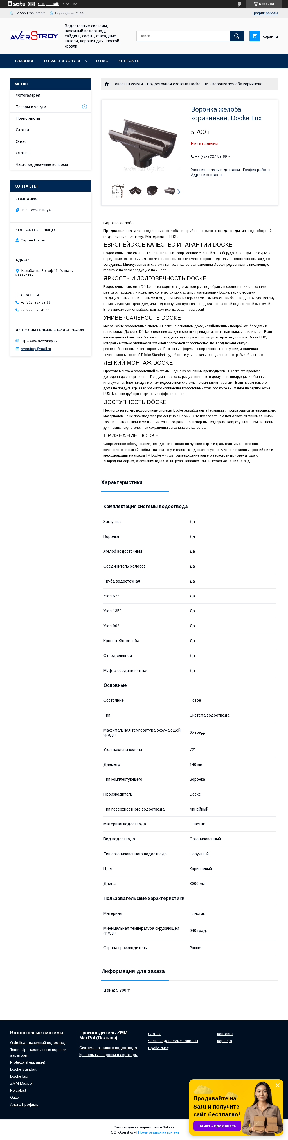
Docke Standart (23, 1069)
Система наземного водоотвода (108, 1048)
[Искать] (237, 36)
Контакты (129, 61)
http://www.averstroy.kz (39, 340)
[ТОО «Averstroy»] (34, 38)
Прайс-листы (28, 118)
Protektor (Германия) (27, 1062)
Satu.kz (168, 1127)
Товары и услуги (61, 61)
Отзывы (23, 153)
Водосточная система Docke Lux (177, 84)
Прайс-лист (158, 1048)
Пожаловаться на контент (158, 1132)
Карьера (224, 1041)
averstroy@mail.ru (36, 349)
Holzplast (18, 1090)
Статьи (22, 130)
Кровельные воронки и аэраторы (108, 1055)
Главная (24, 61)
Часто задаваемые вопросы (42, 164)
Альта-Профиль (24, 1104)
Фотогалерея (28, 95)
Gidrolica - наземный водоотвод (38, 1042)
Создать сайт (48, 4)
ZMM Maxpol (21, 1083)
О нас (102, 61)
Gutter (15, 1097)
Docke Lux (19, 1076)
